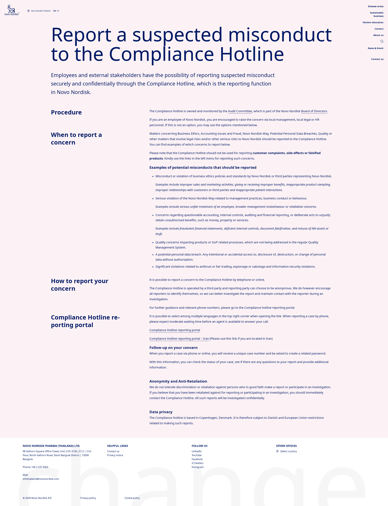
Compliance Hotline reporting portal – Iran (179, 338)
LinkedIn (197, 451)
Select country (288, 451)
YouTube (197, 455)
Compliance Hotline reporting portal (174, 330)
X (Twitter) (197, 463)
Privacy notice (115, 455)
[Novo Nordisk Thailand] (16, 10)
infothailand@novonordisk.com (41, 479)
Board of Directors (314, 111)
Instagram (198, 467)
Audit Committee (240, 111)
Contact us (113, 451)
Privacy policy (88, 498)
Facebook (197, 459)
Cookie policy (132, 498)
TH (58, 11)
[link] (382, 41)
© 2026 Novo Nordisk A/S (37, 498)
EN (54, 11)
